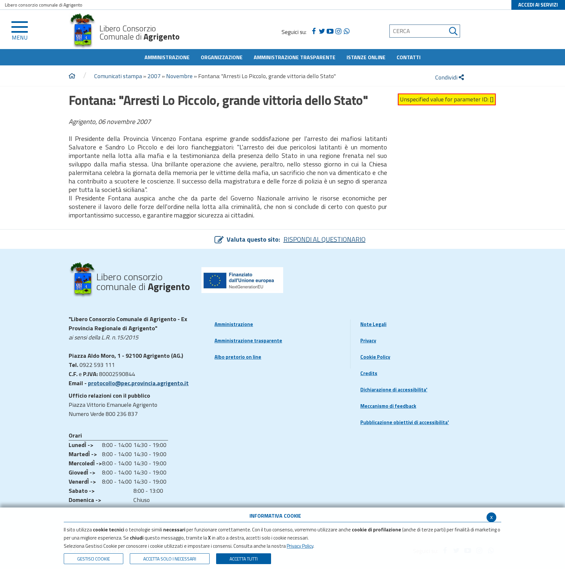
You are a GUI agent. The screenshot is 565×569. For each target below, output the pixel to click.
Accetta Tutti (244, 558)
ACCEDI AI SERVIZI (538, 5)
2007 (154, 76)
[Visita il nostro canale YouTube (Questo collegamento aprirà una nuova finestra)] (330, 31)
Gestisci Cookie (93, 558)
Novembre (179, 76)
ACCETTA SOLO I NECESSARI (169, 558)
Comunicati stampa (118, 76)
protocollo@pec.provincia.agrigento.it (138, 383)
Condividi (447, 77)
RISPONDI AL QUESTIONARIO (324, 239)
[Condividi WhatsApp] (346, 31)
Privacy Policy (300, 546)
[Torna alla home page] (72, 76)
